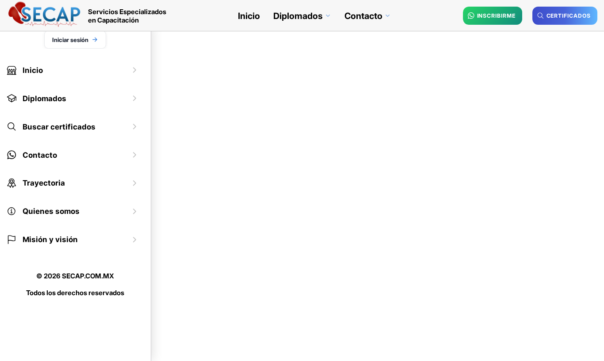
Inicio (249, 16)
